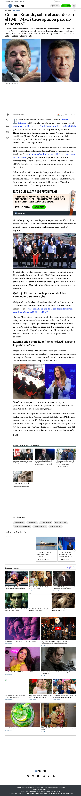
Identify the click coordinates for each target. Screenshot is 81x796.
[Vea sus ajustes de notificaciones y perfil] (74, 6)
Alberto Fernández (46, 522)
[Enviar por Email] (7, 132)
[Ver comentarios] (74, 11)
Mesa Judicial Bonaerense (22, 526)
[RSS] (48, 776)
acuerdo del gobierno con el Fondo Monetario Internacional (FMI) (44, 126)
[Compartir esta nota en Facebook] (7, 114)
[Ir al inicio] (16, 6)
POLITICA (8, 10)
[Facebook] (28, 776)
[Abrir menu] (6, 6)
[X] (33, 776)
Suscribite (66, 6)
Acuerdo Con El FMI (55, 526)
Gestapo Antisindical (40, 526)
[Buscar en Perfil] (74, 2)
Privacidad (36, 783)
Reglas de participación (52, 783)
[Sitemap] (54, 776)
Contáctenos (28, 783)
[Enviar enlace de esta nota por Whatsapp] (7, 126)
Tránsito (62, 783)
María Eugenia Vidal (60, 522)
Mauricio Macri (32, 522)
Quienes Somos (19, 783)
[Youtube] (38, 776)
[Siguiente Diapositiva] (74, 550)
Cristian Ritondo (19, 522)
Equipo (42, 783)
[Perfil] (40, 772)
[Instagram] (44, 776)
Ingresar (56, 6)
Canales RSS (10, 783)
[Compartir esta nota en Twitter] (7, 120)
